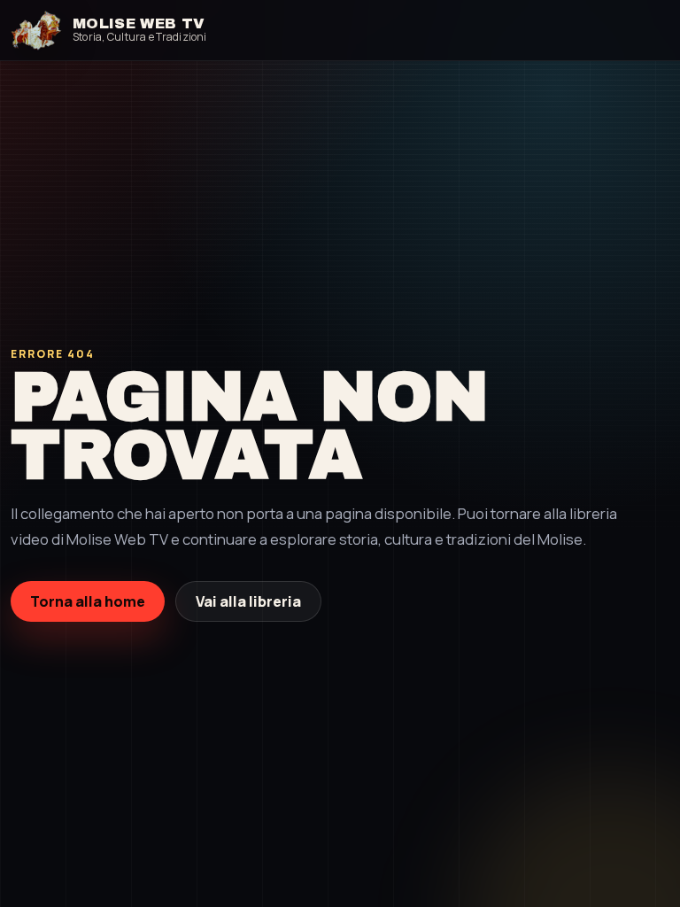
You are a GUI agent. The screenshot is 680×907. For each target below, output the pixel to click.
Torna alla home (87, 601)
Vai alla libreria (248, 601)
